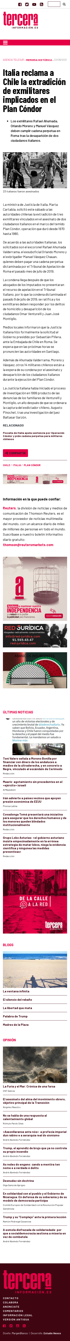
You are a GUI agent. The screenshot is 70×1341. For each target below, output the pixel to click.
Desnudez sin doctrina (18, 1180)
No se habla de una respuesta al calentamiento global (25, 1117)
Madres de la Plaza (16, 1024)
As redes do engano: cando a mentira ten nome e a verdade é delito (31, 1166)
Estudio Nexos (52, 1333)
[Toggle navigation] (5, 42)
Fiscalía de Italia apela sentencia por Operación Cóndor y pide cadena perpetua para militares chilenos (33, 436)
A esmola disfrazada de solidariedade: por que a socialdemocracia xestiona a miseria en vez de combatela (34, 1233)
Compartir (17, 453)
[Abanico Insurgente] (35, 677)
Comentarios (13, 1310)
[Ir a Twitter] (27, 4)
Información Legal (18, 1315)
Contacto (10, 1297)
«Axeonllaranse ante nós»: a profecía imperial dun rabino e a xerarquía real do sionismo (34, 1133)
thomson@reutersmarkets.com (28, 545)
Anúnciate (11, 1306)
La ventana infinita (16, 991)
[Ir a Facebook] (20, 4)
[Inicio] (20, 19)
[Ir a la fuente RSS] (41, 4)
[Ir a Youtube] (34, 4)
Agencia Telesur (13, 59)
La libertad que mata (17, 1008)
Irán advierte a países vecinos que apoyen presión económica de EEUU (32, 799)
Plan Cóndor (32, 465)
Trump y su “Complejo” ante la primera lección (34, 1217)
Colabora (10, 1302)
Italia (17, 465)
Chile (6, 465)
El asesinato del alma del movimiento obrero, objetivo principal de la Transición (34, 1100)
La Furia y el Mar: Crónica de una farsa (29, 1086)
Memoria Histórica (39, 60)
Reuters (9, 508)
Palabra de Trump (15, 1016)
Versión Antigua (16, 1319)
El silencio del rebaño (17, 999)
